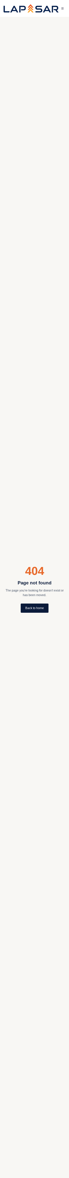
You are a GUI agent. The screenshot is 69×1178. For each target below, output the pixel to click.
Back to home (34, 608)
